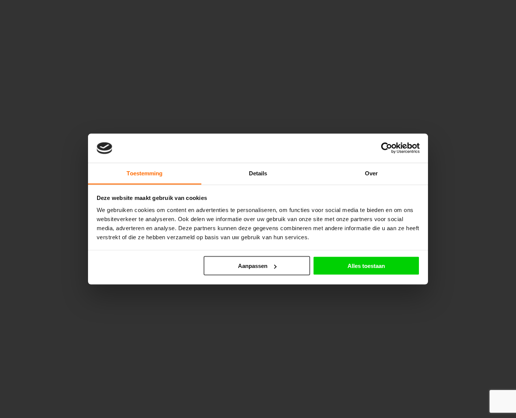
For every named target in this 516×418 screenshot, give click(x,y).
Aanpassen (252, 266)
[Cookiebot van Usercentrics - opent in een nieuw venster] (387, 148)
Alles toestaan (366, 266)
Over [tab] (371, 173)
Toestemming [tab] (144, 173)
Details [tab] (258, 173)
